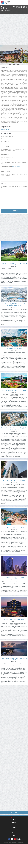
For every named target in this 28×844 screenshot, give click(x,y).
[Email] (19, 839)
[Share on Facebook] (9, 839)
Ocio (14, 835)
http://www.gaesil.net (5, 129)
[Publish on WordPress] (17, 839)
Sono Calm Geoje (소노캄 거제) (14, 527)
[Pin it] (15, 839)
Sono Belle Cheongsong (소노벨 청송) (14, 390)
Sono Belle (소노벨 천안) (14, 348)
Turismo (14, 822)
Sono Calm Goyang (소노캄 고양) (14, 578)
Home (2, 10)
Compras (14, 827)
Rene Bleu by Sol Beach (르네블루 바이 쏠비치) (14, 658)
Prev (2, 54)
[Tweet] (12, 839)
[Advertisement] (14, 29)
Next (26, 54)
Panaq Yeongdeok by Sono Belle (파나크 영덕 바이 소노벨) (14, 428)
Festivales (14, 819)
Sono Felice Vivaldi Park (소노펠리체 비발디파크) (14, 264)
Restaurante (14, 824)
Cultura (14, 832)
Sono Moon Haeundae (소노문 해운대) (14, 480)
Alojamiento (7, 10)
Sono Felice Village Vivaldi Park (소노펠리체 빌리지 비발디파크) (14, 304)
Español (14, 817)
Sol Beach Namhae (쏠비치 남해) (14, 619)
